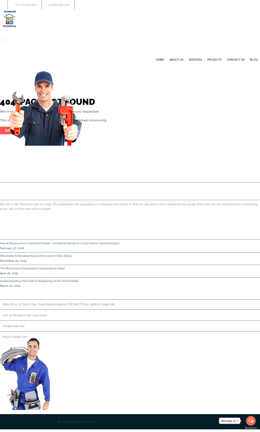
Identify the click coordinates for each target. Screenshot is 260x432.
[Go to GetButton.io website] (251, 428)
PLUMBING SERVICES (110, 172)
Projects (214, 59)
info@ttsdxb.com (59, 5)
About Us (176, 59)
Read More (7, 215)
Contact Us (236, 59)
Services (195, 59)
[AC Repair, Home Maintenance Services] (9, 27)
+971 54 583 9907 (25, 5)
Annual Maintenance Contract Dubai (188, 172)
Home (160, 59)
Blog (254, 59)
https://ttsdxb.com (15, 336)
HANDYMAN (142, 172)
